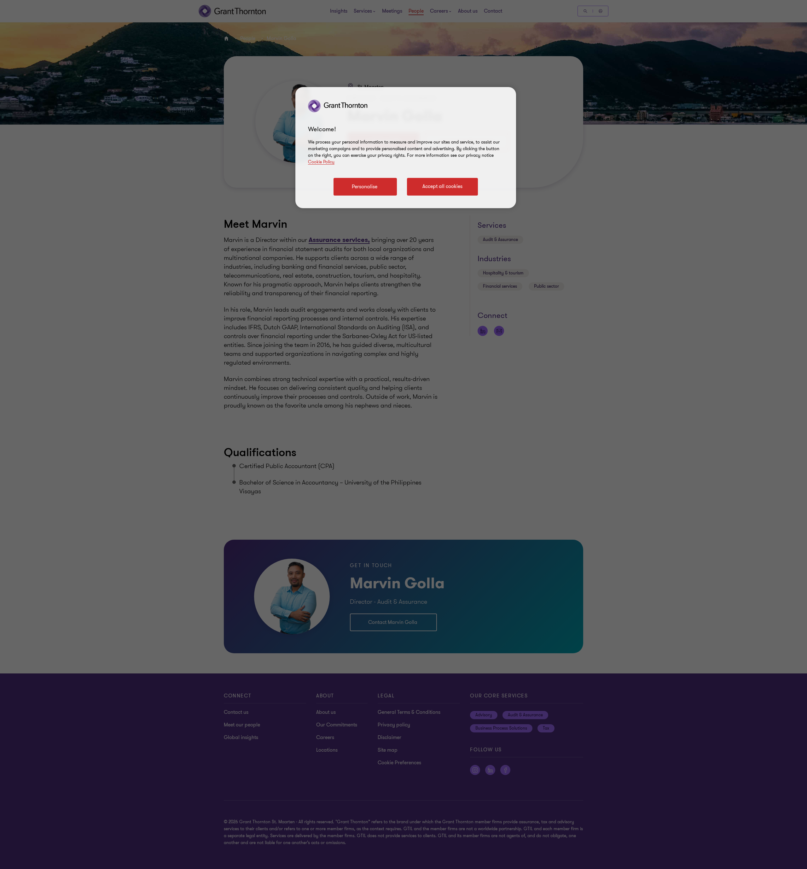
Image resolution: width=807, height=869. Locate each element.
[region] (405, 147)
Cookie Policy (321, 162)
